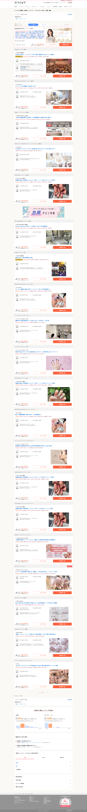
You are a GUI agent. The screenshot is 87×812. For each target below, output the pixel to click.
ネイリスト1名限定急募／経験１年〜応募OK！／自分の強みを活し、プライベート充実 (36, 571)
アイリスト (21, 6)
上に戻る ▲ (69, 810)
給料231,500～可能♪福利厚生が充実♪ (24, 257)
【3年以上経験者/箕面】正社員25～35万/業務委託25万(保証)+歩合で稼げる (33, 117)
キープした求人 (55, 2)
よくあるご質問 (17, 798)
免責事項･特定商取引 (47, 801)
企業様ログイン (69, 0)
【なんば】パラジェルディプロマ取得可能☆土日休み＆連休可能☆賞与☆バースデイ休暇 (36, 665)
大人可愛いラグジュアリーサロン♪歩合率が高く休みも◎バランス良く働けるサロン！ (35, 148)
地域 (25, 757)
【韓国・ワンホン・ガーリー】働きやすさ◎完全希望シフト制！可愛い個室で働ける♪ (35, 634)
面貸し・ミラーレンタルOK (31, 742)
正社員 (17, 18)
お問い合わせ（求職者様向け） (20, 800)
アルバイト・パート (23, 18)
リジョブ (16, 793)
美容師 (15, 6)
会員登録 (70, 2)
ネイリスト (27, 6)
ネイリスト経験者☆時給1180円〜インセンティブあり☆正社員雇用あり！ (33, 289)
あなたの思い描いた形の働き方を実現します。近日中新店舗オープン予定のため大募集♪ (36, 603)
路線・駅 (62, 757)
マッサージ (49, 6)
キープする (53, 44)
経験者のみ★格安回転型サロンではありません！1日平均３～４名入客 (32, 320)
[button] (43, 60)
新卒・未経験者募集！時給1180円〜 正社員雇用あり (28, 414)
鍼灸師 (60, 6)
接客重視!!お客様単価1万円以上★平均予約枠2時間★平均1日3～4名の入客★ (33, 445)
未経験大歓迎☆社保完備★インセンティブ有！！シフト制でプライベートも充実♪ (34, 477)
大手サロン (39, 742)
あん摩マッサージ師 (67, 6)
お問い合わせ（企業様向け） (34, 801)
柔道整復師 (55, 6)
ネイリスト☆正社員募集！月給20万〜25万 (25, 86)
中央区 (29, 793)
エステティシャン (35, 6)
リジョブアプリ (17, 801)
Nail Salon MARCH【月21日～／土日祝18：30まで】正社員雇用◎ (31, 226)
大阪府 (23, 793)
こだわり (43, 757)
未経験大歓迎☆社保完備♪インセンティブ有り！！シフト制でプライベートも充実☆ (35, 180)
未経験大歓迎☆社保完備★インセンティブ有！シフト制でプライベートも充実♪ (34, 508)
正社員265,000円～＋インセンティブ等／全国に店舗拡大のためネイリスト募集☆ (34, 54)
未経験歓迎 (23, 742)
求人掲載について (63, 0)
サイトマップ (46, 803)
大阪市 (17, 762)
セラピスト (42, 6)
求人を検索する (47, 2)
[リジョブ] (20, 2)
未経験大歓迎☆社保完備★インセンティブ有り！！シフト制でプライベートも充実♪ (35, 383)
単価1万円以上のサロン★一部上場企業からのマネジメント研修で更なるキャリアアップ (36, 351)
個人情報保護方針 (47, 800)
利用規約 (45, 798)
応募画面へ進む (65, 44)
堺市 (16, 766)
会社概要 (45, 802)
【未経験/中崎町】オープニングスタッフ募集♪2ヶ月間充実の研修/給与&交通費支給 (35, 539)
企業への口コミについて (19, 802)
